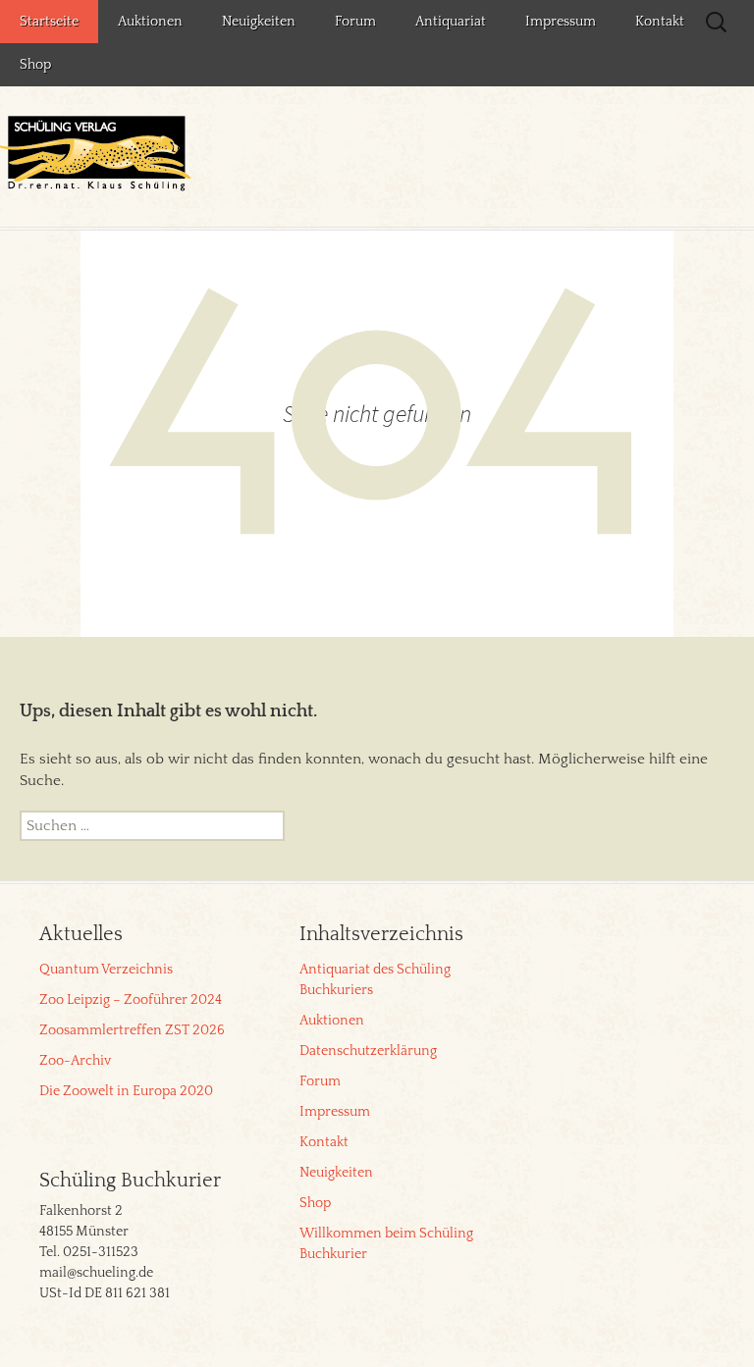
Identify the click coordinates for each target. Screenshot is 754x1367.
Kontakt (659, 21)
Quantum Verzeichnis (106, 969)
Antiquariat (450, 21)
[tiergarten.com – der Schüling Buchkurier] (98, 155)
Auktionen (150, 21)
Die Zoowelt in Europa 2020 (126, 1091)
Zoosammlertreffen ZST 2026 (132, 1030)
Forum (355, 21)
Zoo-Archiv (75, 1061)
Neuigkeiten (259, 21)
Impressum (560, 21)
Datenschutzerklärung (368, 1051)
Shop (35, 65)
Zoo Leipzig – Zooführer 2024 (130, 1000)
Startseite (49, 21)
